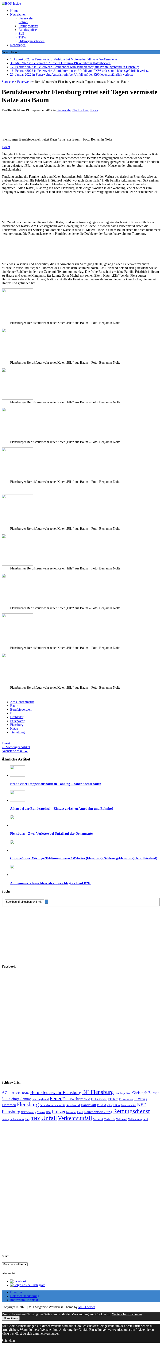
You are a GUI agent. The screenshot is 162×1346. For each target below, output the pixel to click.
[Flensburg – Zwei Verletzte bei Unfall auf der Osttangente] (17, 825)
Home (14, 10)
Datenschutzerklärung (24, 1296)
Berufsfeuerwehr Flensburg (55, 1092)
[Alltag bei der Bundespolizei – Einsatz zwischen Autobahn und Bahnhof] (17, 800)
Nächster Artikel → (15, 751)
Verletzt (98, 1119)
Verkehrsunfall (75, 1118)
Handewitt (88, 1105)
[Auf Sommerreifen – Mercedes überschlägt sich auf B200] (17, 874)
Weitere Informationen (127, 1314)
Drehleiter (16, 717)
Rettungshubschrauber (13, 1119)
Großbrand (73, 1105)
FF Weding (140, 1099)
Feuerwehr (26, 18)
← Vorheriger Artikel (16, 747)
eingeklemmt (21, 1099)
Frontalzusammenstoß (52, 1105)
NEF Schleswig (28, 1112)
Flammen (9, 1105)
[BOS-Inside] (81, 3)
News (94, 110)
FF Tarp (113, 1099)
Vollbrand (121, 1119)
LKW (116, 1105)
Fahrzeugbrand (40, 1099)
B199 (11, 1093)
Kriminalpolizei (104, 1105)
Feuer (56, 1098)
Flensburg (16, 724)
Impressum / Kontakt (24, 1300)
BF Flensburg (98, 1092)
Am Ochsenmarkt (22, 702)
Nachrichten (18, 14)
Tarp (27, 1119)
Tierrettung (17, 732)
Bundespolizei (28, 29)
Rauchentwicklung (98, 1112)
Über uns (16, 1292)
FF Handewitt (99, 1099)
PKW (48, 1112)
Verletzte (109, 1119)
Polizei (23, 22)
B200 (18, 1093)
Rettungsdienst (28, 26)
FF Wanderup (126, 1099)
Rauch (80, 1112)
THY (35, 1118)
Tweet (6, 147)
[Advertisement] (63, 126)
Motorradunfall (128, 1105)
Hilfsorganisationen (32, 41)
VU (145, 1119)
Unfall (49, 1118)
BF (12, 713)
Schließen (8, 1340)
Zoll (21, 33)
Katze (14, 728)
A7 (4, 1092)
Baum (14, 705)
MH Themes (86, 1307)
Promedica (71, 1112)
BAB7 (25, 1093)
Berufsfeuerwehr (21, 709)
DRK (7, 1099)
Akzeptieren (10, 1318)
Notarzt (41, 1112)
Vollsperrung (135, 1119)
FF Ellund (85, 1099)
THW (22, 37)
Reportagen (18, 45)
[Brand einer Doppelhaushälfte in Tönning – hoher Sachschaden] (17, 775)
